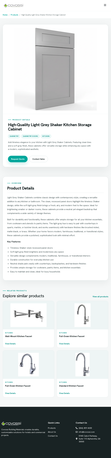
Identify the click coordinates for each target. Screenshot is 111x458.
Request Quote (18, 159)
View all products (100, 296)
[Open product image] (55, 69)
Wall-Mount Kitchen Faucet (18, 336)
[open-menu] (105, 5)
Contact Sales (38, 159)
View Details (10, 344)
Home (5, 15)
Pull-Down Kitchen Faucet (71, 336)
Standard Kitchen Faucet (71, 386)
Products (14, 15)
